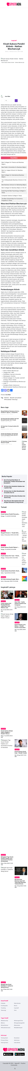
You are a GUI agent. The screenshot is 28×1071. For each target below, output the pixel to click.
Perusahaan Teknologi (11, 399)
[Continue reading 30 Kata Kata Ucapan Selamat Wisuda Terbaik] (24, 445)
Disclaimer (16, 1038)
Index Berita (17, 1042)
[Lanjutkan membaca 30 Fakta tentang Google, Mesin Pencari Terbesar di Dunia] (24, 578)
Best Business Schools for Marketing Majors (14, 184)
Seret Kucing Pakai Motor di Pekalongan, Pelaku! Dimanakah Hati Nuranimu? (14, 481)
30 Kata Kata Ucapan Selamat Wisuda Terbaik (8, 442)
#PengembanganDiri (19, 1023)
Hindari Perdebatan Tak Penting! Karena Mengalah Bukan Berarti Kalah (9, 435)
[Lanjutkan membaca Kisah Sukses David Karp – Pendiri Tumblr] (21, 743)
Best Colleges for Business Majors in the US (14, 187)
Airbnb (7, 397)
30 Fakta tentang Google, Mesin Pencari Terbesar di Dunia (10, 579)
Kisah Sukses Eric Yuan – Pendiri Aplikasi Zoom (10, 556)
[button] (26, 4)
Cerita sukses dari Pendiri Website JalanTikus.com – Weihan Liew (6, 605)
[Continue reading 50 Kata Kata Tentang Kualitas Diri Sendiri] (24, 428)
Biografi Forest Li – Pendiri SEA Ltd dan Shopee (9, 533)
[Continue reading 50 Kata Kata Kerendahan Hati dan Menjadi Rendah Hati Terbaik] (24, 420)
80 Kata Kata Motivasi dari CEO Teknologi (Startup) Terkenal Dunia (20, 882)
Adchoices (16, 1040)
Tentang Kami (4, 1038)
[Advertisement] (12, 7)
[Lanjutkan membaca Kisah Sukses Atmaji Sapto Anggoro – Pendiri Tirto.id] (7, 669)
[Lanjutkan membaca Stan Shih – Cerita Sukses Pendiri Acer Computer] (21, 594)
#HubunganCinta (18, 1020)
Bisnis (15, 1005)
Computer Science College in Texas (12, 195)
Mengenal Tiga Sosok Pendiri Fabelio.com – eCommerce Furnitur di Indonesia (7, 859)
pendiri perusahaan (16, 397)
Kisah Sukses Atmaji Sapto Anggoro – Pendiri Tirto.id (7, 732)
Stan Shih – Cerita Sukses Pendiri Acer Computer (20, 603)
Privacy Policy (4, 1040)
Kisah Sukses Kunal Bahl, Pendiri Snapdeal (10, 571)
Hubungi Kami (4, 1042)
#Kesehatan (17, 1025)
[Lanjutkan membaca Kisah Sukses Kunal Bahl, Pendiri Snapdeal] (24, 570)
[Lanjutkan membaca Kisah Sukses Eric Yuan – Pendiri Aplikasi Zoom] (24, 559)
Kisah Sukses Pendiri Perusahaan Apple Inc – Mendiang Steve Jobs (10, 514)
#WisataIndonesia (5, 1027)
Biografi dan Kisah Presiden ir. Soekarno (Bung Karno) (7, 986)
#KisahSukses (4, 1025)
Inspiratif (14, 40)
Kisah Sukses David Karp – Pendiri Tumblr (21, 752)
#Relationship (4, 1020)
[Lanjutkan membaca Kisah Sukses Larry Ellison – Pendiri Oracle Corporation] (21, 616)
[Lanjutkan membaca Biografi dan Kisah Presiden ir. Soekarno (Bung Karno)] (7, 923)
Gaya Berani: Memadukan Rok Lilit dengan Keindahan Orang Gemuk (14, 501)
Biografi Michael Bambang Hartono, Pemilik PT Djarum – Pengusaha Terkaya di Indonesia (10, 412)
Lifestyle (3, 1003)
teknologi (3, 577)
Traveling (3, 1008)
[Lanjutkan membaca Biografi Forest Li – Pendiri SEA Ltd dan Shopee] (24, 535)
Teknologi (3, 1010)
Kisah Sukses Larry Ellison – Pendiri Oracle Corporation (20, 626)
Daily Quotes (17, 1003)
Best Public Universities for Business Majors (14, 167)
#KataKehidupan (18, 1027)
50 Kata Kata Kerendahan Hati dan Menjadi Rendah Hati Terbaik (10, 419)
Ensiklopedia (4, 1005)
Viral (15, 1010)
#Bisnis (3, 1023)
